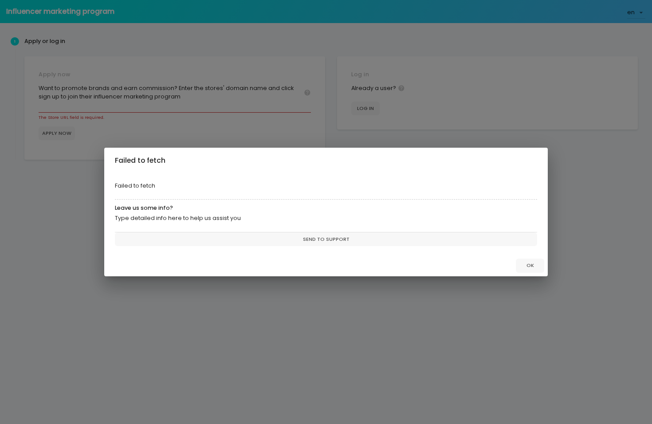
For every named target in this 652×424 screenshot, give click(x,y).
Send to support (326, 239)
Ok (530, 265)
